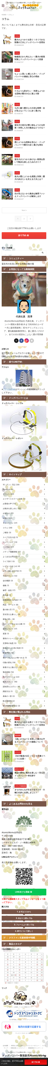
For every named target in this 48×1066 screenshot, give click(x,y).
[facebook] (21, 340)
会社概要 (5, 1045)
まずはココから (25, 912)
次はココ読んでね (25, 918)
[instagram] (26, 340)
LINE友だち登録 (22, 892)
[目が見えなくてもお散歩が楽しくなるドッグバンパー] (24, 8)
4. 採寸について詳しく (24, 931)
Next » (24, 210)
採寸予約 (22, 235)
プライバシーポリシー (32, 1045)
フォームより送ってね (25, 925)
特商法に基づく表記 (17, 1045)
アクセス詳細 (9, 389)
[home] (31, 340)
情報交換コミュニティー (18, 1048)
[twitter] (16, 340)
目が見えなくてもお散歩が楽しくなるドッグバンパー (24, 1052)
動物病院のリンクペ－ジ (35, 1048)
